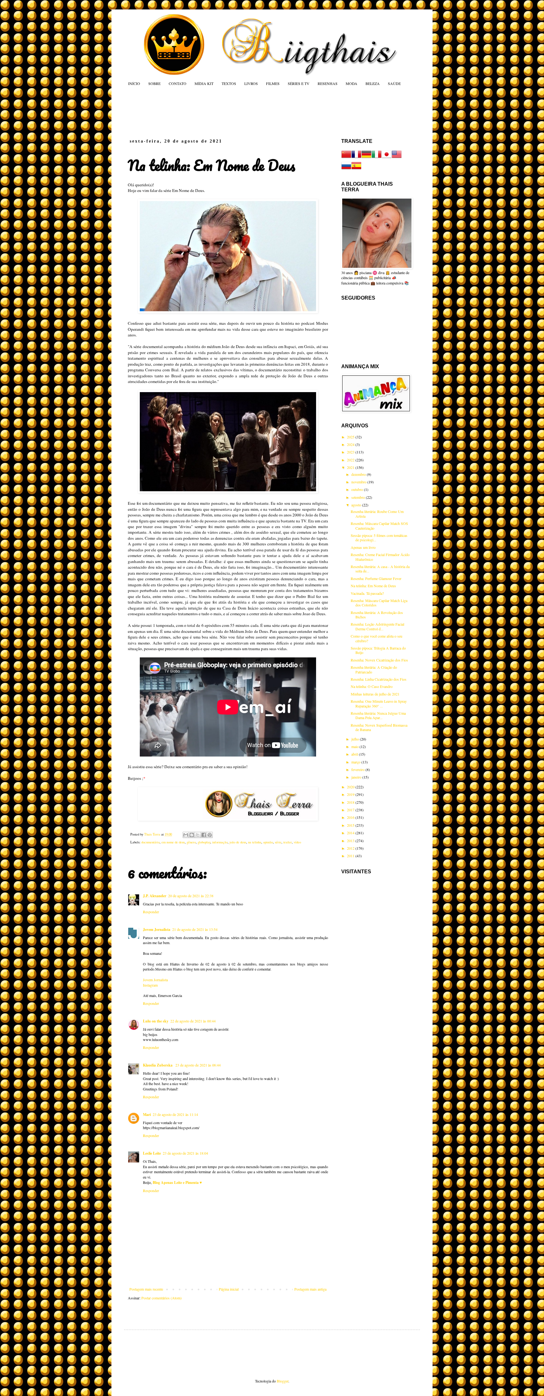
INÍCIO (134, 83)
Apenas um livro (363, 547)
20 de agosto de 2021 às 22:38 (190, 895)
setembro (358, 497)
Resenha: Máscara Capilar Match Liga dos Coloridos (379, 602)
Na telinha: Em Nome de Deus (373, 585)
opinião (268, 842)
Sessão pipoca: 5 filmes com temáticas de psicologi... (379, 537)
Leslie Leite (152, 1153)
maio (355, 746)
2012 (351, 848)
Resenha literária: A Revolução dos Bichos (377, 614)
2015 (351, 825)
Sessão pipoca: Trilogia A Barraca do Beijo (378, 650)
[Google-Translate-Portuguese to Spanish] (356, 169)
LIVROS (251, 83)
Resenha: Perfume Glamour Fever (376, 578)
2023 (351, 451)
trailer (287, 842)
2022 (351, 459)
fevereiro (358, 769)
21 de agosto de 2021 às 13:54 (195, 929)
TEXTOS (229, 83)
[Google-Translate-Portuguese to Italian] (376, 157)
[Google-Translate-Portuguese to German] (366, 157)
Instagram (150, 985)
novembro (359, 481)
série (278, 842)
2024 (351, 444)
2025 (351, 436)
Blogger (282, 1380)
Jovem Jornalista (156, 929)
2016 (351, 817)
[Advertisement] (248, 112)
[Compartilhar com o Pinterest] (210, 835)
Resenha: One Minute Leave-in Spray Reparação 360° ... (379, 703)
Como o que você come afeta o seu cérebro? (376, 638)
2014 (351, 832)
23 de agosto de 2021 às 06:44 (198, 1064)
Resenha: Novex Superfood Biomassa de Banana (379, 727)
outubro (357, 489)
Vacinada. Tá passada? (367, 593)
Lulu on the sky (155, 1021)
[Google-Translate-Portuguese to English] (397, 157)
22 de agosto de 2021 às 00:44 (193, 1020)
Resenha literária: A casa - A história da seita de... (380, 568)
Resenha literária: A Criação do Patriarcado (374, 669)
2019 (351, 794)
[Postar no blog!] (192, 835)
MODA (351, 83)
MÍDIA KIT (204, 83)
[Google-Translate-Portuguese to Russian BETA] (346, 169)
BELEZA (373, 83)
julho (355, 738)
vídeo (297, 842)
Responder (151, 911)
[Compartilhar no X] (198, 835)
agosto (356, 504)
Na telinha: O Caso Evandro (372, 686)
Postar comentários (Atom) (161, 1297)
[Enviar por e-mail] (186, 835)
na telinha (254, 842)
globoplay (204, 842)
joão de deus (238, 842)
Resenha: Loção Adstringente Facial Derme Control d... (377, 626)
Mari (147, 1114)
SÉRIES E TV (298, 83)
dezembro (359, 474)
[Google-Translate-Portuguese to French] (356, 157)
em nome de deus (173, 842)
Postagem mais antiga (310, 1289)
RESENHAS (327, 83)
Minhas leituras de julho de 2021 (375, 693)
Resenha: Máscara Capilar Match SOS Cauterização (379, 525)
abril (355, 754)
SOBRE (154, 83)
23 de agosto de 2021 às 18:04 (185, 1153)
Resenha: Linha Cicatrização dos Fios (378, 679)
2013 (351, 840)
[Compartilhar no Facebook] (204, 835)
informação (220, 842)
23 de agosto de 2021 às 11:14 (175, 1114)
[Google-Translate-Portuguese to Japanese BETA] (387, 157)
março (356, 761)
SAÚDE (394, 83)
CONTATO (177, 83)
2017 (351, 809)
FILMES (273, 83)
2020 (351, 786)
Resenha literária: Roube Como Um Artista (377, 513)
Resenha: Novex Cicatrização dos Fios (379, 659)
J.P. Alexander (154, 895)
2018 (351, 802)
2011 (351, 855)
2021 (351, 467)
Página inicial (229, 1289)
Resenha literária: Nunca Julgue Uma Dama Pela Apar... (378, 715)
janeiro (356, 777)
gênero (191, 842)
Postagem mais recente (146, 1289)
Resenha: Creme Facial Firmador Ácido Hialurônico (380, 556)
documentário (150, 842)
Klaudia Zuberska (158, 1065)
